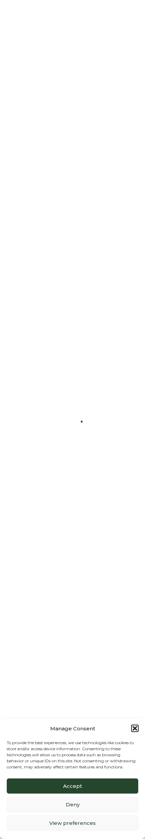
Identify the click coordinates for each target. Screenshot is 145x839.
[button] (135, 728)
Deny (73, 804)
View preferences (72, 823)
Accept (72, 786)
